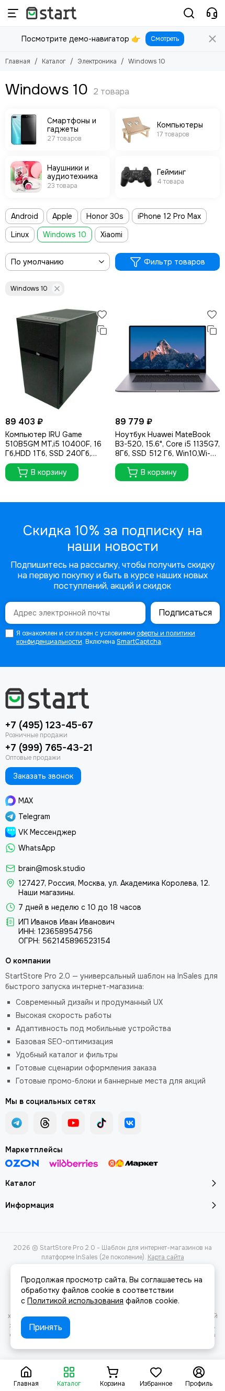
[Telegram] (16, 1122)
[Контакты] (211, 13)
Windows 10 (64, 234)
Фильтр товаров (174, 262)
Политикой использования (75, 1300)
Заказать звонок (43, 776)
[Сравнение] (102, 330)
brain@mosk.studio (51, 868)
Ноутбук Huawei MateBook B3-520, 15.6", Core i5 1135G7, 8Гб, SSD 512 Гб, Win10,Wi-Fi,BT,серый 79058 (167, 444)
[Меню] (13, 13)
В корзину (49, 472)
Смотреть (165, 39)
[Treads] (45, 1122)
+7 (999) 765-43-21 (49, 747)
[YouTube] (73, 1122)
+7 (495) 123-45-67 (49, 725)
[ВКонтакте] (129, 1122)
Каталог (54, 61)
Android (24, 216)
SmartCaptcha (139, 642)
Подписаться (185, 612)
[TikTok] (101, 1122)
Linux (20, 234)
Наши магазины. (46, 892)
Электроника (97, 61)
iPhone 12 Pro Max (169, 216)
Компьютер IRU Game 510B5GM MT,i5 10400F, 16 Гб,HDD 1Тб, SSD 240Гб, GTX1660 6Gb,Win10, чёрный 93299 (56, 444)
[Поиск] (188, 13)
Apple (62, 216)
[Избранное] (102, 314)
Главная (17, 61)
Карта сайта (166, 1257)
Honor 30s (104, 216)
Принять (45, 1327)
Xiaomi (111, 234)
